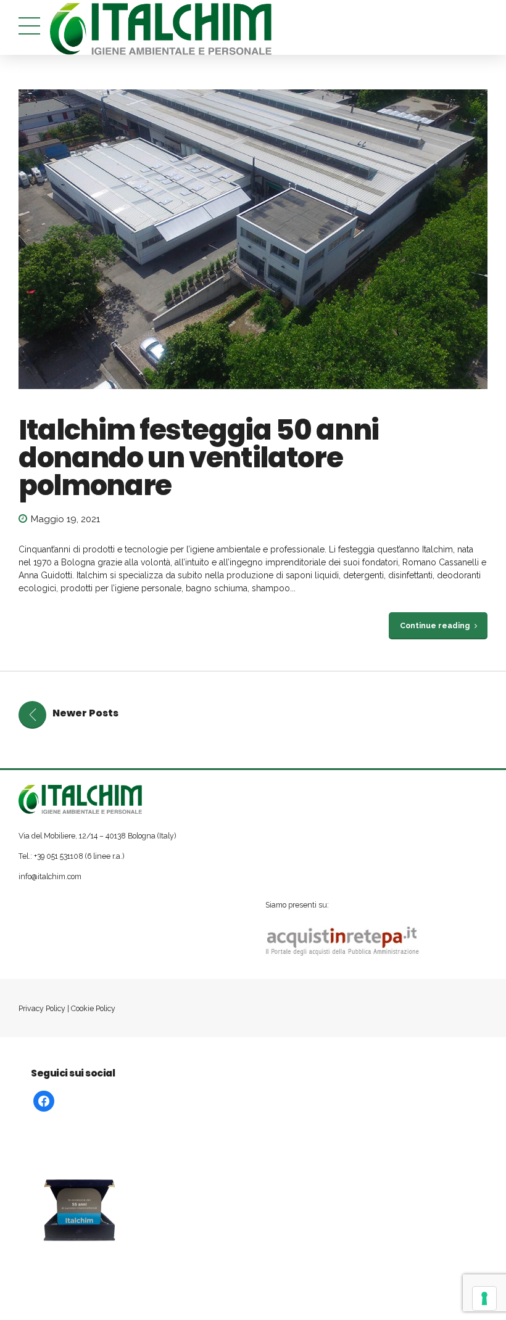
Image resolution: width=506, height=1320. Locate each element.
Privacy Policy (42, 1008)
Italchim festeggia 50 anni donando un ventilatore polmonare (199, 458)
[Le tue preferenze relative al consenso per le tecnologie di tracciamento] (484, 1298)
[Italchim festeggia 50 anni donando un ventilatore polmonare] (253, 239)
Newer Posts (85, 713)
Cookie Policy (93, 1008)
